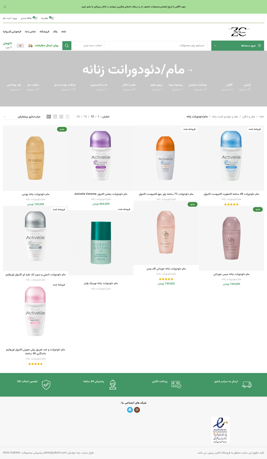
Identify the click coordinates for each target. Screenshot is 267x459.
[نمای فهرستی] (67, 117)
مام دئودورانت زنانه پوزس (35, 194)
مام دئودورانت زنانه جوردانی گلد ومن (166, 269)
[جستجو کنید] (66, 45)
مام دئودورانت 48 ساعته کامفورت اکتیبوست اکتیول (231, 194)
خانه (261, 117)
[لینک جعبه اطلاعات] (43, 45)
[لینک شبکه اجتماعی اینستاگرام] (137, 410)
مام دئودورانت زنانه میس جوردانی (231, 274)
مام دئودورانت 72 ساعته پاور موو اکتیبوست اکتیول (166, 194)
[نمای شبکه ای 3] (55, 117)
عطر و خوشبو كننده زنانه (225, 117)
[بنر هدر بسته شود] (5, 7)
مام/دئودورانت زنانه (231, 199)
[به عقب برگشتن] (190, 70)
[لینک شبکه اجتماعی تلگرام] (130, 410)
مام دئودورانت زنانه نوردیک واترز (101, 283)
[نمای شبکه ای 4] (49, 117)
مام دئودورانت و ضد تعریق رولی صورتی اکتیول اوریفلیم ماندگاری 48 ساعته (35, 352)
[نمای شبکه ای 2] (61, 117)
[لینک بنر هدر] (139, 7)
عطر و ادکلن (248, 117)
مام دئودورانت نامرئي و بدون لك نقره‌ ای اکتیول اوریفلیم (36, 275)
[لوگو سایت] (239, 32)
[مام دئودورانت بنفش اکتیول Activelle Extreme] (101, 158)
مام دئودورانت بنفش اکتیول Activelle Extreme (100, 194)
